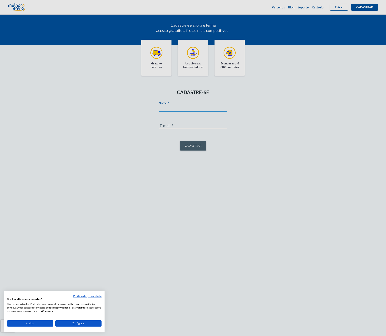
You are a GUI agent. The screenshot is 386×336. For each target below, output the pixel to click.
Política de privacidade (87, 296)
